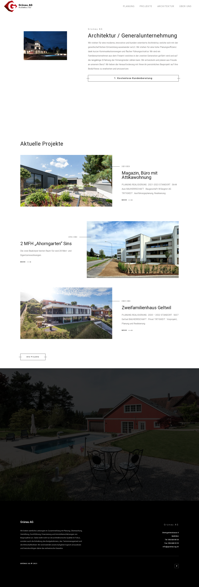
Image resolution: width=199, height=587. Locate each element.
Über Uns (185, 6)
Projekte (146, 6)
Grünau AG (26, 522)
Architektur (165, 6)
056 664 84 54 (173, 540)
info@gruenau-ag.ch (171, 547)
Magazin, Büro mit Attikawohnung (139, 175)
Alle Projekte (33, 357)
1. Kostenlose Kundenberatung (133, 78)
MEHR (124, 200)
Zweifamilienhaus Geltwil (146, 307)
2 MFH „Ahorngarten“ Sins (46, 243)
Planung (129, 6)
